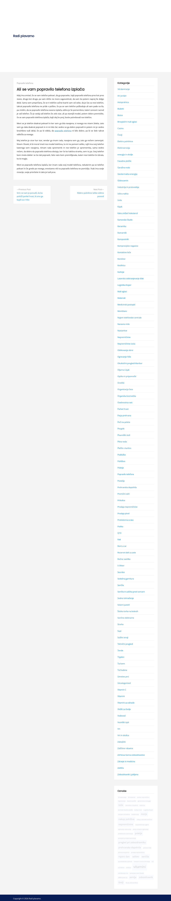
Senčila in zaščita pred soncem (131, 591)
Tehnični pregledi (125, 644)
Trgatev (120, 657)
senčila (145, 856)
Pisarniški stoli (123, 435)
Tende (120, 650)
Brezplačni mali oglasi (127, 121)
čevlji (121, 882)
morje (144, 813)
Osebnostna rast (124, 402)
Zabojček (121, 741)
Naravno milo (123, 324)
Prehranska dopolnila (127, 487)
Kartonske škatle (124, 219)
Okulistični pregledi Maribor (129, 363)
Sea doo (121, 572)
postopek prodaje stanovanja (127, 838)
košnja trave (138, 810)
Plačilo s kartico (124, 448)
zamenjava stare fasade (137, 873)
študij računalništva (132, 883)
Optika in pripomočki (126, 376)
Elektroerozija (123, 148)
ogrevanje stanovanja (124, 829)
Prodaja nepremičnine (127, 506)
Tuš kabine (122, 670)
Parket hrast (123, 409)
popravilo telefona (63, 130)
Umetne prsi (123, 676)
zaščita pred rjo (122, 877)
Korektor (121, 258)
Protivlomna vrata (125, 520)
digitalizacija (121, 801)
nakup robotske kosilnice (144, 819)
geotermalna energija (144, 801)
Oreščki (120, 382)
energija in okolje (125, 154)
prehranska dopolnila (129, 847)
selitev (135, 856)
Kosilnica (121, 265)
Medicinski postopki (126, 304)
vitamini (139, 866)
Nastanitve (122, 330)
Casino (120, 128)
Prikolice (121, 500)
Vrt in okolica (123, 735)
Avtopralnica (123, 102)
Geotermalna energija (127, 174)
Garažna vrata (123, 167)
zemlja (132, 877)
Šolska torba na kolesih (127, 611)
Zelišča (120, 768)
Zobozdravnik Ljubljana (127, 774)
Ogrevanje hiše (124, 356)
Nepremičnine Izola (126, 343)
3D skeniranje (122, 797)
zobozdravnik (146, 877)
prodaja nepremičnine (137, 852)
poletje (138, 833)
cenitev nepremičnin (143, 797)
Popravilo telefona (25, 83)
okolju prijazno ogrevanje (140, 829)
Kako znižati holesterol (127, 213)
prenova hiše (147, 848)
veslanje (128, 867)
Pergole (120, 428)
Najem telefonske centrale (129, 317)
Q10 (119, 533)
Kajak (119, 206)
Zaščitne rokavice (125, 748)
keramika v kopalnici (132, 805)
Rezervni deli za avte (126, 552)
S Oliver (120, 565)
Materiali (121, 298)
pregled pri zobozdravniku (132, 842)
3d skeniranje (123, 89)
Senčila (120, 585)
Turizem (121, 663)
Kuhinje (120, 271)
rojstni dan (124, 856)
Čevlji (119, 135)
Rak (119, 539)
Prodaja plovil (123, 513)
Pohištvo (121, 461)
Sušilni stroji (122, 637)
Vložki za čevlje (124, 709)
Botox (120, 115)
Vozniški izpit (123, 722)
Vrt (118, 728)
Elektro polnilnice (125, 141)
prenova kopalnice (123, 852)
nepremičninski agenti (142, 825)
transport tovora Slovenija (142, 861)
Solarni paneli (123, 604)
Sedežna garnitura (125, 578)
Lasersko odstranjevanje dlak (130, 278)
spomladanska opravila (125, 861)
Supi (119, 630)
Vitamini (121, 696)
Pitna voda (122, 441)
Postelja (121, 480)
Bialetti (120, 108)
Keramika (121, 226)
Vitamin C (121, 689)
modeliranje (135, 814)
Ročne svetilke (124, 559)
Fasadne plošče (124, 161)
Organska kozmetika (126, 396)
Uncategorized (124, 683)
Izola (119, 200)
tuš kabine (121, 867)
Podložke (121, 454)
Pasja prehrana (124, 415)
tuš (152, 861)
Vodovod (121, 715)
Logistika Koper (124, 285)
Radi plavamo (23, 36)
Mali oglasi (122, 291)
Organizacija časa (125, 389)
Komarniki (122, 232)
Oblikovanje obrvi (125, 350)
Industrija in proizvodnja (128, 187)
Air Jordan (121, 95)
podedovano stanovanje (125, 833)
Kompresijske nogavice (127, 245)
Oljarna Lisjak (123, 369)
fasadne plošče (131, 801)
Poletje (120, 467)
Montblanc (122, 311)
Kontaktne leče (124, 252)
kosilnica (142, 805)
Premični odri (123, 493)
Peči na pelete (123, 422)
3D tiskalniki (131, 797)
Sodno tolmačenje (125, 598)
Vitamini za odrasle (125, 702)
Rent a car (122, 546)
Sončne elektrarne (125, 617)
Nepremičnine (124, 337)
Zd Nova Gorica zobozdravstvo (131, 755)
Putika (120, 526)
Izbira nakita (122, 193)
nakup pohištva (126, 819)
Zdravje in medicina (126, 761)
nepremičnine (125, 824)
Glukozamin (122, 180)
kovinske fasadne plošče (125, 810)
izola (120, 805)
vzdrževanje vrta (123, 873)
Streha (120, 624)
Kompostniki (123, 239)
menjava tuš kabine (124, 814)
